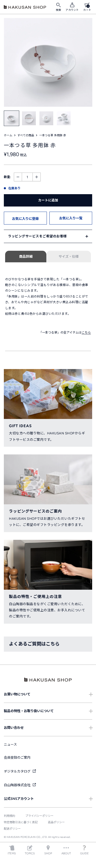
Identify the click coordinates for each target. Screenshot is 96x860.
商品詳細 (26, 256)
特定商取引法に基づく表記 (21, 822)
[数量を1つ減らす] (18, 177)
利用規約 (9, 816)
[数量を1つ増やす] (36, 177)
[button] (25, 218)
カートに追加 (48, 200)
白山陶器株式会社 (17, 785)
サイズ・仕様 (69, 256)
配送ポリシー (12, 828)
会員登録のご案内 (17, 757)
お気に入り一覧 (70, 218)
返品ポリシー (56, 822)
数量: (7, 177)
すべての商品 (25, 135)
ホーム (8, 135)
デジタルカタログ (17, 771)
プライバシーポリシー (39, 816)
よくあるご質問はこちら (34, 644)
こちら (86, 332)
